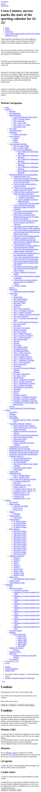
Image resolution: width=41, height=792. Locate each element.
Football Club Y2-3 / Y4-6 (22, 485)
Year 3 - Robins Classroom (22, 334)
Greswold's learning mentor (22, 468)
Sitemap (7, 667)
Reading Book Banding (21, 460)
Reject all (4, 705)
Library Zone (13, 577)
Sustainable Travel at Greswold (19, 448)
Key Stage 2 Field (19, 324)
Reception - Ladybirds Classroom (24, 399)
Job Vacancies (14, 659)
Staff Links (13, 653)
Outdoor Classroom (19, 330)
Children (8, 500)
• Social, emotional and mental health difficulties (28, 200)
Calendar (12, 414)
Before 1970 (22, 636)
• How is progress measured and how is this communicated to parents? (26, 254)
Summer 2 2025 (18, 575)
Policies (11, 288)
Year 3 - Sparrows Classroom (23, 335)
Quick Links (17, 517)
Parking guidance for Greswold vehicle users (24, 450)
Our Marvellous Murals (21, 351)
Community (9, 585)
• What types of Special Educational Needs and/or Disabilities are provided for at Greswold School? (26, 180)
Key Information (14, 113)
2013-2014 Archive (19, 552)
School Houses (14, 519)
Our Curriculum (14, 136)
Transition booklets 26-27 (21, 176)
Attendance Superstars (16, 556)
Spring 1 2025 (18, 569)
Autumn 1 (16, 567)
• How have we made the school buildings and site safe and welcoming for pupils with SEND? (26, 217)
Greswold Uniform (15, 130)
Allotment (16, 372)
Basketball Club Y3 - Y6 (21, 493)
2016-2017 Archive (19, 546)
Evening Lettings (15, 652)
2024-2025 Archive (19, 531)
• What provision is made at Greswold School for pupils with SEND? (26, 193)
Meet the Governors (15, 588)
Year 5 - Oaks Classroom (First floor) (25, 322)
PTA (10, 586)
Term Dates (13, 416)
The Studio (17, 389)
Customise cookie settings (26, 705)
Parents (7, 30)
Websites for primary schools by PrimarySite (19, 678)
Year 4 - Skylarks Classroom (22, 381)
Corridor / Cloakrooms (20, 355)
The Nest (16, 307)
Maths (15, 140)
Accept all (12, 705)
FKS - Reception (19, 121)
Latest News (9, 32)
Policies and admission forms (23, 437)
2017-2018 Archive (19, 544)
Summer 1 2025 (18, 573)
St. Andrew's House (20, 527)
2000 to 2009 (22, 644)
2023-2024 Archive (19, 533)
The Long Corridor (19, 332)
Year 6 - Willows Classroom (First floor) (26, 314)
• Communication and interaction (29, 196)
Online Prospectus (15, 115)
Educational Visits (19, 127)
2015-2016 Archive (19, 548)
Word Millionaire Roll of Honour (24, 579)
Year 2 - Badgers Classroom (22, 385)
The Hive (16, 391)
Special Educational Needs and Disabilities (23, 175)
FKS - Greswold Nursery (21, 119)
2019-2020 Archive (19, 540)
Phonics (12, 512)
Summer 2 (16, 558)
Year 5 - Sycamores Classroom (23, 311)
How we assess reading (21, 146)
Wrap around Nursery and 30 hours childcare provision (25, 428)
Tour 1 (15, 295)
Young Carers (13, 471)
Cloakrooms (17, 305)
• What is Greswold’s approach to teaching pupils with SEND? (24, 189)
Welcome (12, 111)
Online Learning (14, 516)
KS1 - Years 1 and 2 (20, 123)
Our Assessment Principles (18, 144)
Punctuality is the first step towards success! (23, 452)
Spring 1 (16, 563)
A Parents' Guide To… (16, 456)
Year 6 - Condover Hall (21, 477)
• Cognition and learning (26, 198)
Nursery (16, 393)
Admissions (13, 132)
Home (7, 28)
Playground (17, 366)
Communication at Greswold (18, 447)
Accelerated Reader (19, 462)
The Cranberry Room (20, 347)
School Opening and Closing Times (25, 117)
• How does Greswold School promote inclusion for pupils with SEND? (26, 237)
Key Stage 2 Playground (21, 328)
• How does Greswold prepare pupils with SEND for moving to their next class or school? (25, 268)
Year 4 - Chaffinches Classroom (24, 380)
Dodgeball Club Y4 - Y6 (21, 498)
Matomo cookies (11, 753)
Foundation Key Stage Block (23, 387)
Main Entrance (18, 404)
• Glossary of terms (19, 286)
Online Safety (18, 470)
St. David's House (19, 525)
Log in (3, 4)
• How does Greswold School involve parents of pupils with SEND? (26, 250)
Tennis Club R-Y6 (19, 487)
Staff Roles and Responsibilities (23, 291)
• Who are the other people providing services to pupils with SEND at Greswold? (25, 222)
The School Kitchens (20, 299)
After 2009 (21, 646)
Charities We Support (16, 648)
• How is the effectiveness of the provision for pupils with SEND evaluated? (24, 207)
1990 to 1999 (22, 642)
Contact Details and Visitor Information (22, 408)
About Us (8, 109)
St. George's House (19, 523)
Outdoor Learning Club (21, 494)
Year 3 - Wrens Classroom (22, 337)
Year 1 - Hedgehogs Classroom (23, 360)
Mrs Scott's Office (19, 303)
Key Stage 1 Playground (21, 374)
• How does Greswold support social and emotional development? (25, 212)
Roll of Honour (14, 529)
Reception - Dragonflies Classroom (25, 397)
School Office (18, 297)
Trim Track (17, 326)
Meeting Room (18, 378)
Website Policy (10, 671)
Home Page (5, 5)
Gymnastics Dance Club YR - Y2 (24, 491)
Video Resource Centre (17, 583)
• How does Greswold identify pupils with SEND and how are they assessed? (26, 227)
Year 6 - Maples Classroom (22, 312)
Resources (16, 514)
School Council (14, 581)
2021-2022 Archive (19, 537)
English (16, 138)
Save (19, 790)
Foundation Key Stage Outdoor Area (25, 403)
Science (16, 142)
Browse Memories (19, 634)
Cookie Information (11, 669)
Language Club (18, 496)
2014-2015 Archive (19, 550)
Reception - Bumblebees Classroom (25, 401)
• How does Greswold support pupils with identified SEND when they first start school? (25, 263)
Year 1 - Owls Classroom (21, 362)
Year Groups (13, 502)
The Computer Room (20, 339)
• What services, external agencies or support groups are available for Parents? (25, 282)
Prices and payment (19, 439)
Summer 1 (16, 560)
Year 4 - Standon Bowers (21, 475)
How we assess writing (21, 148)
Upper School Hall (19, 301)
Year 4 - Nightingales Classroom (24, 383)
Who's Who (13, 289)
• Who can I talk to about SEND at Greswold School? (25, 185)
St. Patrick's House (19, 521)
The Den (16, 341)
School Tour (13, 293)
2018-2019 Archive (19, 542)
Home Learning (14, 504)
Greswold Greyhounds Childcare (20, 424)
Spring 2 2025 (18, 571)
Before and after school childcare (24, 425)
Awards (11, 406)
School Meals (13, 418)
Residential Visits (15, 473)
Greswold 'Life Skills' (20, 506)
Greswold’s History (15, 630)
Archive (16, 650)
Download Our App (11, 661)
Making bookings (19, 441)
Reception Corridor (19, 395)
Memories (12, 632)
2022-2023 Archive (19, 535)
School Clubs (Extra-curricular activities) (22, 479)
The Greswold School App (22, 458)
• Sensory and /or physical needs (28, 203)
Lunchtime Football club (21, 481)
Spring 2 (16, 562)
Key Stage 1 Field (19, 376)
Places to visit (17, 508)
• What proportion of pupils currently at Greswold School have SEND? (26, 246)
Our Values (13, 129)
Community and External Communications (23, 454)
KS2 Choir (17, 483)
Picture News (17, 510)
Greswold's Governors (20, 590)
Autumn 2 (16, 565)
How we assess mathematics (22, 150)
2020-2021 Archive (19, 539)
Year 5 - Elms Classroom (21, 309)
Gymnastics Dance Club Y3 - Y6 (24, 489)
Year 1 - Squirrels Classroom (22, 358)
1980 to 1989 (22, 640)
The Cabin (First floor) (20, 316)
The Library (17, 345)
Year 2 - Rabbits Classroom (22, 357)
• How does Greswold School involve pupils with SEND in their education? (26, 258)
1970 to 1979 (22, 638)
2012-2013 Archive (19, 554)
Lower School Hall (19, 364)
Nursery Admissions (20, 134)
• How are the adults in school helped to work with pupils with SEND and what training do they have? (26, 232)
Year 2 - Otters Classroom (22, 353)
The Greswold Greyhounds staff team (25, 435)
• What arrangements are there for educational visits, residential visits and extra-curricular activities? (26, 241)
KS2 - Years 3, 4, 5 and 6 (21, 125)
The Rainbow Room (20, 349)
